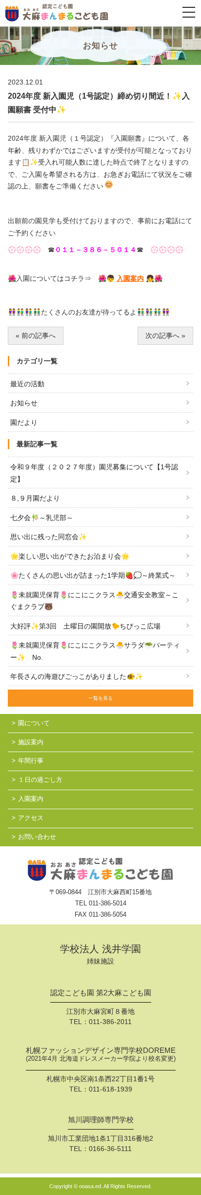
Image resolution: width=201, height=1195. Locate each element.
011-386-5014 (107, 903)
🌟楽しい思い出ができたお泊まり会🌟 (69, 556)
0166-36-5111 (110, 1149)
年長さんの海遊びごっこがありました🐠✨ (76, 676)
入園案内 (130, 278)
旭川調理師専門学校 (101, 1120)
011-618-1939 (110, 1089)
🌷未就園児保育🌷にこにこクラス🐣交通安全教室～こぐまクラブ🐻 (94, 601)
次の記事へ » (165, 335)
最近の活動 (27, 384)
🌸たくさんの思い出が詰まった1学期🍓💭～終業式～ (93, 575)
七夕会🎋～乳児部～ (41, 518)
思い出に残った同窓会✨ (48, 537)
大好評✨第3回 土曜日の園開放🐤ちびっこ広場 (85, 626)
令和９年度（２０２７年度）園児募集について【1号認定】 (94, 473)
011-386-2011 (110, 1022)
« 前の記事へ (36, 335)
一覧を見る (100, 698)
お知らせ (24, 403)
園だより (24, 422)
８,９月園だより (35, 498)
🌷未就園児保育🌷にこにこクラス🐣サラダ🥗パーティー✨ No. (95, 651)
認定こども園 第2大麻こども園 (100, 993)
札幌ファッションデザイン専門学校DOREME (101, 1054)
